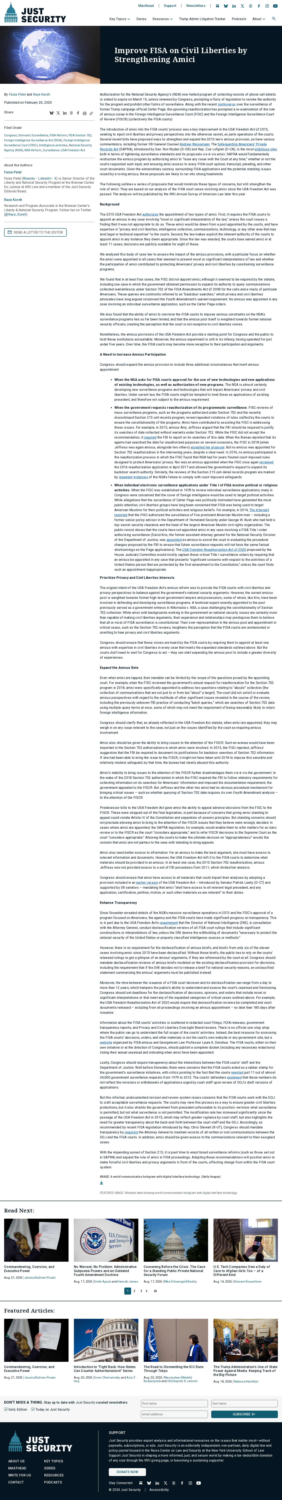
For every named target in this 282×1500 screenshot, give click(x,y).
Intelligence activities (53, 145)
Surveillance (51, 150)
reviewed (266, 462)
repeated (126, 477)
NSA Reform (33, 150)
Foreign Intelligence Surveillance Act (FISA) (33, 140)
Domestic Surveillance (33, 135)
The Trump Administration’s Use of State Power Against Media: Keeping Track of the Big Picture (245, 1371)
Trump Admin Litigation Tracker (202, 19)
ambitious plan (265, 149)
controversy (227, 104)
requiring (131, 1132)
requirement (169, 923)
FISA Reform (58, 135)
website (106, 1042)
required (150, 437)
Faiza (13, 172)
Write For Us (19, 1475)
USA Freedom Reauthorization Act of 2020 (214, 550)
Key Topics (117, 19)
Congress (10, 135)
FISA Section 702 (80, 135)
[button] (274, 19)
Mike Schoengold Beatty (180, 1281)
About (256, 19)
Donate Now (127, 1472)
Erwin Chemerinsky (107, 1377)
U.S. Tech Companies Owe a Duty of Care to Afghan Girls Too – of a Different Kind (241, 1271)
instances (140, 477)
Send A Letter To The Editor (38, 232)
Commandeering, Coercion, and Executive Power (29, 1269)
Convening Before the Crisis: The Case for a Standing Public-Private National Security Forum (174, 1271)
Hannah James (127, 1281)
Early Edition (17, 1409)
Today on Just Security (53, 1409)
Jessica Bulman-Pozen (40, 1277)
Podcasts (239, 19)
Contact (16, 1482)
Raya (13, 200)
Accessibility (159, 1490)
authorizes (150, 214)
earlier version (147, 883)
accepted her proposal (208, 447)
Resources (161, 19)
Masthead (146, 5)
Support (170, 5)
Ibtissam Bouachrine (247, 1281)
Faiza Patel (17, 94)
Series (141, 19)
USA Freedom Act (73, 150)
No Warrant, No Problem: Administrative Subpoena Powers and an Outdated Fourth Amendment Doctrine (105, 1271)
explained (234, 1077)
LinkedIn (44, 178)
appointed (174, 540)
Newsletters (195, 5)
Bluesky (29, 178)
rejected (237, 1072)
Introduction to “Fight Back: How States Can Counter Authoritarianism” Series (105, 1369)
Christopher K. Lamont (182, 1381)
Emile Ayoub (102, 1281)
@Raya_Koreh (15, 214)
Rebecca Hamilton (246, 1381)
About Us (16, 1461)
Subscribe (241, 1414)
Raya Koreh (41, 94)
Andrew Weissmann (195, 144)
